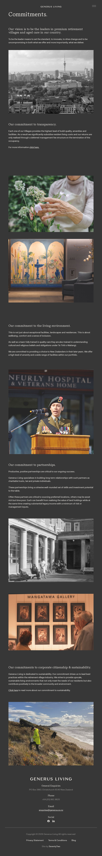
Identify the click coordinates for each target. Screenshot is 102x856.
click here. (34, 147)
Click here (13, 690)
